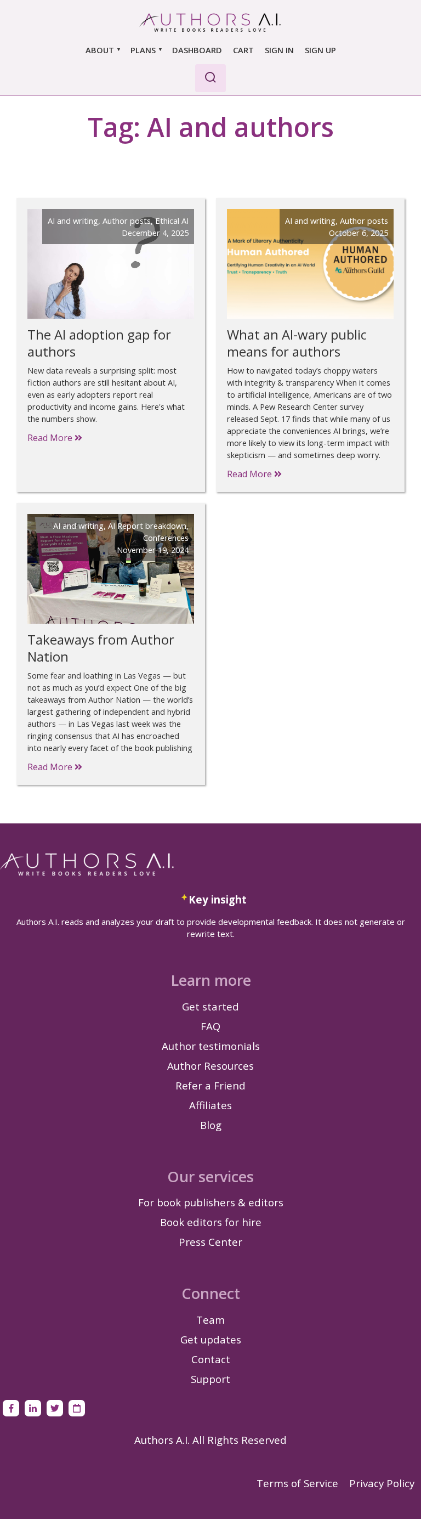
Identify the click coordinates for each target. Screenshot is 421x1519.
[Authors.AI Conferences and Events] (77, 1408)
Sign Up (320, 49)
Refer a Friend (210, 1085)
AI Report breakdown (147, 525)
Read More (51, 438)
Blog (210, 1125)
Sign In (279, 49)
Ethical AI (172, 220)
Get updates (210, 1339)
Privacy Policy (381, 1483)
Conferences (166, 537)
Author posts (127, 220)
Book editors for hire (210, 1222)
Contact (210, 1359)
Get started (210, 1006)
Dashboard (197, 49)
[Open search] (210, 78)
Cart (243, 49)
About (100, 49)
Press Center (210, 1242)
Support (210, 1379)
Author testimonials (211, 1046)
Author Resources (210, 1065)
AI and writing (73, 220)
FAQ (210, 1026)
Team (210, 1319)
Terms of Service (297, 1483)
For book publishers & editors (210, 1202)
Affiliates (210, 1105)
